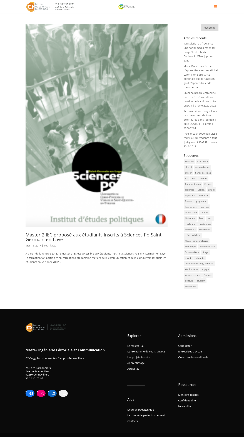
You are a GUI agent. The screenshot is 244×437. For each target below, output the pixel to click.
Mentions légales (188, 394)
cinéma (203, 178)
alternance (202, 161)
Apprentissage (136, 363)
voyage (205, 269)
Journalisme (191, 212)
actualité (189, 161)
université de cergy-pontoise (199, 263)
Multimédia (204, 229)
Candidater (185, 345)
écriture (208, 274)
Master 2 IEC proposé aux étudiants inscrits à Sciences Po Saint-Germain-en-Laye (94, 237)
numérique (190, 246)
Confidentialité (187, 400)
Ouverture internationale (193, 357)
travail (188, 258)
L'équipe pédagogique (140, 409)
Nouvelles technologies (196, 240)
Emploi (211, 189)
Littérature (190, 218)
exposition (190, 195)
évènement (190, 286)
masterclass (205, 223)
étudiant (201, 280)
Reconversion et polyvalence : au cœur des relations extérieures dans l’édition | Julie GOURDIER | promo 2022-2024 (201, 119)
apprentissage (202, 167)
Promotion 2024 (207, 246)
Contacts (132, 421)
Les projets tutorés (138, 357)
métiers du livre (193, 235)
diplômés (189, 189)
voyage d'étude (192, 274)
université (200, 258)
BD (186, 178)
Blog (194, 178)
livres (209, 218)
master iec (190, 229)
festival (188, 201)
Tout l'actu (50, 245)
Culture (208, 184)
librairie (204, 212)
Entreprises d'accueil (190, 351)
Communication (193, 184)
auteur (188, 172)
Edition (201, 189)
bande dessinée (203, 172)
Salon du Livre (192, 252)
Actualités (133, 368)
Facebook (203, 195)
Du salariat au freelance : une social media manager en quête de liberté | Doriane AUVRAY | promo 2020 (199, 52)
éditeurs (189, 280)
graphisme (201, 201)
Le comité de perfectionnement (146, 415)
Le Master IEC (135, 345)
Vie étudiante (191, 269)
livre (201, 218)
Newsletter (184, 406)
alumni (188, 167)
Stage (205, 252)
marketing (190, 223)
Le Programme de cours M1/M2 (146, 351)
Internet (205, 206)
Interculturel (191, 206)
